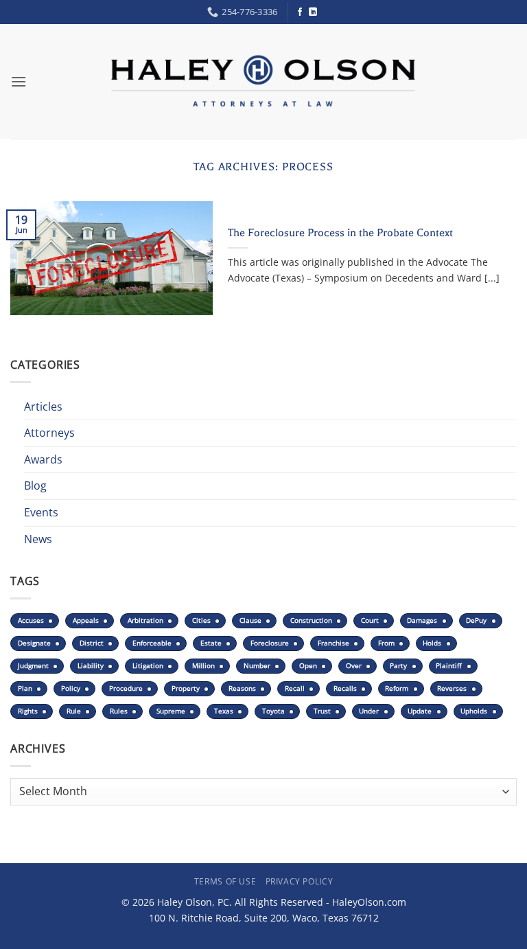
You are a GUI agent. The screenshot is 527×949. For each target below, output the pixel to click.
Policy (70, 688)
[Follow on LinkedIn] (313, 12)
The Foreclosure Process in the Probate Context (340, 233)
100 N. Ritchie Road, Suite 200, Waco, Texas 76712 (264, 917)
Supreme (170, 711)
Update (420, 711)
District (92, 643)
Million (203, 665)
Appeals (86, 620)
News (38, 539)
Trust (322, 711)
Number (257, 665)
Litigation (147, 665)
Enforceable (152, 643)
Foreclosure (269, 643)
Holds (432, 643)
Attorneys (49, 432)
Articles (43, 406)
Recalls (345, 688)
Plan (25, 688)
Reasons (242, 688)
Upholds (473, 711)
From (386, 643)
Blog (35, 485)
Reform (396, 688)
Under (369, 711)
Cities (201, 620)
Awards (43, 459)
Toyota (273, 711)
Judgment (33, 665)
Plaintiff (449, 665)
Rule (74, 711)
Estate (211, 643)
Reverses (452, 688)
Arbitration (145, 620)
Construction (311, 620)
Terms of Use (225, 881)
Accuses (31, 620)
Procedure (126, 688)
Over (354, 665)
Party (398, 665)
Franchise (333, 643)
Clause (250, 620)
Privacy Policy (299, 881)
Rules (119, 711)
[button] (18, 81)
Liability (91, 665)
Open (308, 665)
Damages (422, 620)
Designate (34, 643)
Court (370, 620)
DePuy (476, 620)
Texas (223, 711)
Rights (28, 711)
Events (41, 512)
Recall (295, 688)
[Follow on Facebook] (300, 12)
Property (186, 688)
